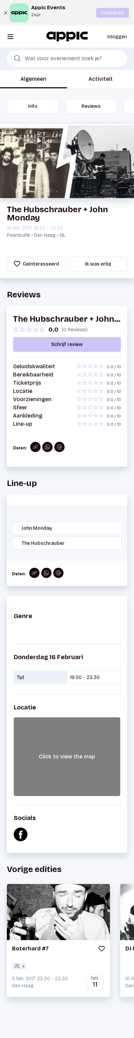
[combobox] (67, 59)
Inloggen (117, 37)
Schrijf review (67, 344)
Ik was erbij (98, 264)
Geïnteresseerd (40, 264)
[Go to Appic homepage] (67, 36)
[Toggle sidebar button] (10, 36)
